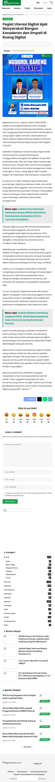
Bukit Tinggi (28, 565)
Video (27, 625)
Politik (27, 617)
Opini (27, 609)
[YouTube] (51, 763)
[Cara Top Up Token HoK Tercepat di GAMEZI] (10, 664)
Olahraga (27, 605)
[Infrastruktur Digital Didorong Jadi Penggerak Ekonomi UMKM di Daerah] (46, 710)
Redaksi (7, 51)
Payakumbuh (28, 574)
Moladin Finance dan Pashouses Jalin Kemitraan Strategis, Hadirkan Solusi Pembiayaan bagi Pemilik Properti (34, 639)
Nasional (8, 19)
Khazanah (27, 594)
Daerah (27, 557)
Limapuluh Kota (28, 568)
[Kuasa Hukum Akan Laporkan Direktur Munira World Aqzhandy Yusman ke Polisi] (46, 736)
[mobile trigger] (50, 3)
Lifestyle (27, 598)
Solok (28, 578)
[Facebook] (44, 763)
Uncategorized (27, 621)
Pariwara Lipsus (27, 613)
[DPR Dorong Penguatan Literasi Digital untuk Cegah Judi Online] (46, 698)
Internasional (27, 590)
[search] (33, 3)
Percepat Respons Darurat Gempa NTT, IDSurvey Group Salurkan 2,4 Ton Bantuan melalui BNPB (34, 675)
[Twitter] (48, 763)
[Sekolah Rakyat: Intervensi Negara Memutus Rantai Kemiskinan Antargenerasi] (10, 652)
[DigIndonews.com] (12, 2)
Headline (27, 586)
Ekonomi (27, 582)
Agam (28, 561)
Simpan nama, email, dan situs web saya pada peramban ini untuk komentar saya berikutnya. (29, 494)
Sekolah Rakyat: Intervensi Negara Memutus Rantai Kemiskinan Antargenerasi (33, 651)
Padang (28, 571)
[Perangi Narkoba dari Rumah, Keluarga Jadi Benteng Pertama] (46, 723)
